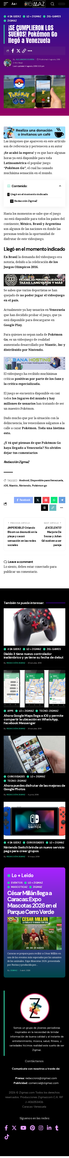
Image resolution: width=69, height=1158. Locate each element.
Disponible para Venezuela (46, 480)
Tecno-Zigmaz (48, 711)
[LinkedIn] (49, 1128)
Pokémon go (39, 485)
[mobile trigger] (7, 3)
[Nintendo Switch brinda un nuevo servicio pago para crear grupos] (34, 820)
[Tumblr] (56, 1128)
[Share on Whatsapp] (54, 500)
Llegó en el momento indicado (29, 194)
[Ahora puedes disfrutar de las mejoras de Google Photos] (34, 754)
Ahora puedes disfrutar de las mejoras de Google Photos (34, 787)
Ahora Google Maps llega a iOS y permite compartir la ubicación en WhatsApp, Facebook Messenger (33, 719)
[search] (52, 4)
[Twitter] (14, 1128)
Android (24, 480)
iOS (6, 485)
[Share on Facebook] (12, 51)
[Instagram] (41, 1128)
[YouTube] (23, 1128)
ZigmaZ (13, 970)
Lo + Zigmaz (33, 16)
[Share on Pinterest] (46, 500)
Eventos (16, 883)
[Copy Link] (24, 51)
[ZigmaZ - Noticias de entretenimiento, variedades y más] (34, 4)
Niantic (13, 485)
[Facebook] (6, 1128)
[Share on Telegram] (62, 500)
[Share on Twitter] (18, 51)
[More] (30, 51)
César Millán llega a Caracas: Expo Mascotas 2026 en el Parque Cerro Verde (31, 902)
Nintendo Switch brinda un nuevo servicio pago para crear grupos (34, 849)
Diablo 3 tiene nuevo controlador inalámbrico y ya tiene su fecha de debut (33, 656)
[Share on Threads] (44, 507)
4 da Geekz (14, 16)
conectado (42, 567)
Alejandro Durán (25, 59)
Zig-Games (54, 16)
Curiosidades (16, 776)
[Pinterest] (32, 1128)
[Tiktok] (7, 1137)
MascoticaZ (19, 887)
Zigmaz (12, 21)
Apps (10, 711)
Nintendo (25, 485)
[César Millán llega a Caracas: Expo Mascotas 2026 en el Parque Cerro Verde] (34, 933)
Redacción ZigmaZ (25, 201)
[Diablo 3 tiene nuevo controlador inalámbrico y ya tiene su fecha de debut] (34, 627)
